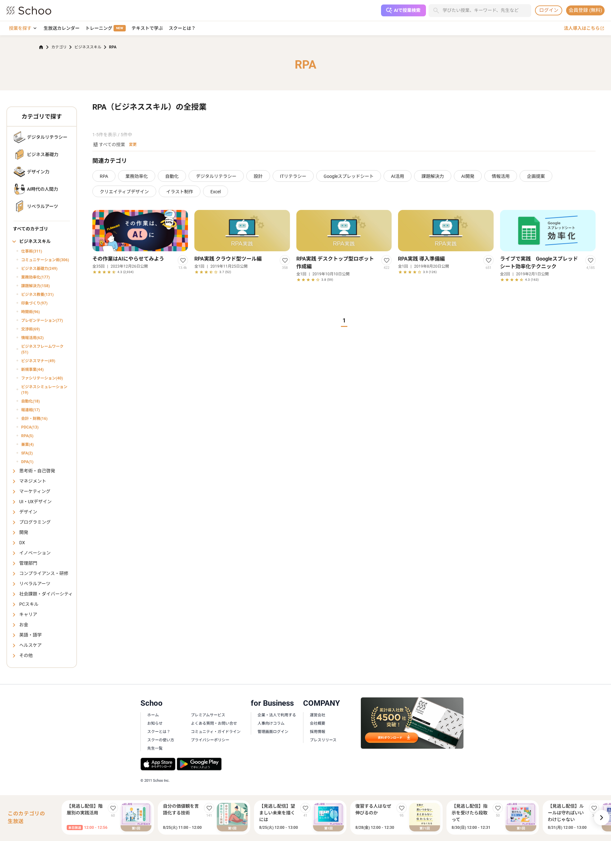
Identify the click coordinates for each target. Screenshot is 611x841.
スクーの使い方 (160, 740)
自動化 (172, 176)
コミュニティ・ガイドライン (216, 731)
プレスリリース (323, 740)
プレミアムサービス (208, 715)
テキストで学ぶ (147, 28)
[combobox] (487, 10)
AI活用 (397, 176)
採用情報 (317, 731)
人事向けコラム (271, 723)
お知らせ (155, 723)
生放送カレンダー (62, 28)
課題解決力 (432, 176)
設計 (258, 176)
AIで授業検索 (407, 10)
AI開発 (467, 176)
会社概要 (317, 723)
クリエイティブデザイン (124, 191)
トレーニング (104, 28)
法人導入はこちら (584, 28)
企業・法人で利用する (277, 715)
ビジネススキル (87, 47)
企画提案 (536, 176)
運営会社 (317, 715)
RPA (104, 176)
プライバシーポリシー (210, 740)
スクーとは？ (182, 28)
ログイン (548, 10)
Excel (215, 191)
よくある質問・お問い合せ (214, 723)
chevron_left (56, 818)
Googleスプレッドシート (349, 176)
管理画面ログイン (273, 731)
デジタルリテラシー (216, 176)
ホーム (153, 715)
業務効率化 (136, 176)
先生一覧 (155, 748)
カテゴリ (59, 47)
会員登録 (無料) (585, 10)
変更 (133, 144)
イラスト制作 (179, 191)
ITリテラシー (293, 176)
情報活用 (501, 176)
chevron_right (602, 818)
